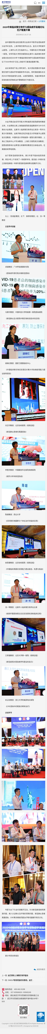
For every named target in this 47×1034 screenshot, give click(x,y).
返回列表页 (40, 969)
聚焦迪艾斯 (32, 21)
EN (39, 3)
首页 (24, 21)
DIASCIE (35, 1026)
